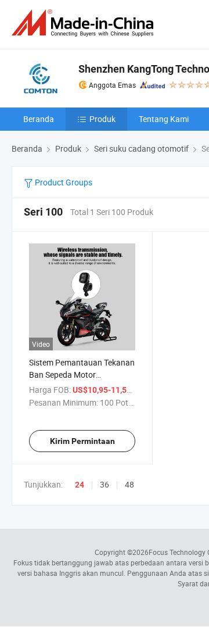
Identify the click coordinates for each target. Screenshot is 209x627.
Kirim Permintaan (82, 441)
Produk (102, 118)
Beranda (38, 118)
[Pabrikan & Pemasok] (85, 23)
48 (129, 484)
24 (79, 484)
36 (104, 484)
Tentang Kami (164, 118)
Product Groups (62, 182)
